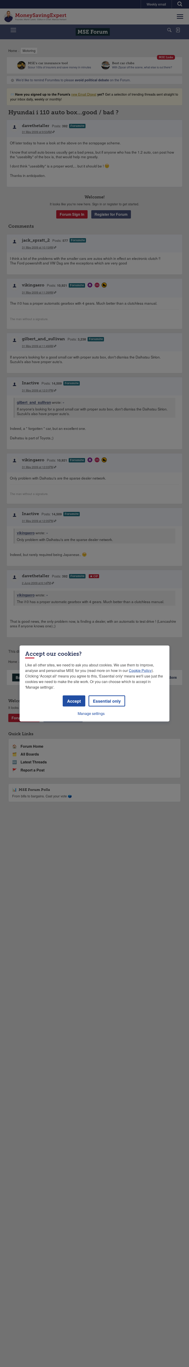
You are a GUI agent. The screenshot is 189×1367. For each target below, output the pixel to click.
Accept (74, 701)
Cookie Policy (140, 670)
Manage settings (91, 713)
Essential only (107, 701)
